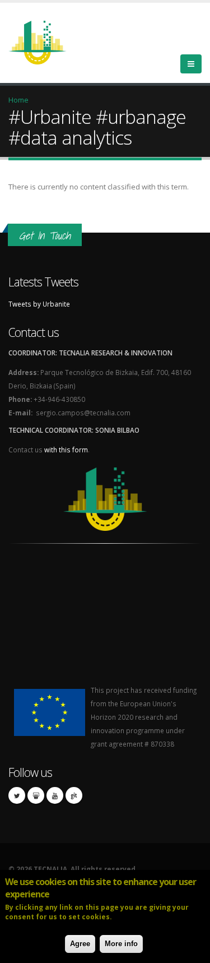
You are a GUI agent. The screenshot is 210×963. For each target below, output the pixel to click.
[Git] (74, 795)
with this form (66, 449)
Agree (80, 943)
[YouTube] (54, 795)
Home (18, 100)
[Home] (44, 41)
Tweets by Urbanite (39, 303)
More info (121, 943)
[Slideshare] (35, 795)
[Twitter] (16, 795)
